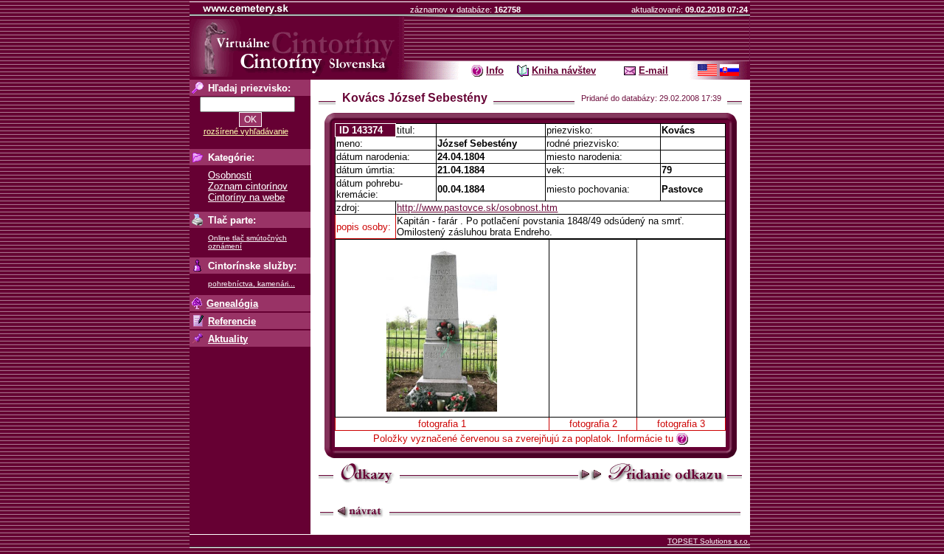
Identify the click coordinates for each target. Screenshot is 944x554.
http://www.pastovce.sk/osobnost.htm (477, 207)
